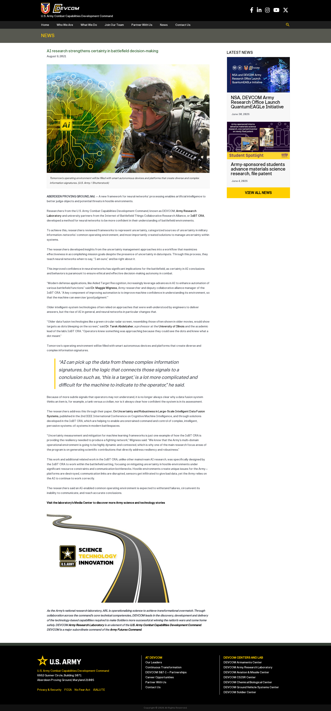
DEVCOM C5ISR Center (240, 677)
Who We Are (65, 25)
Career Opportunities (159, 677)
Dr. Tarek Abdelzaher (119, 326)
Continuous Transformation (163, 667)
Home (45, 25)
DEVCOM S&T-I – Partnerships (166, 672)
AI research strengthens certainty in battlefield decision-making (102, 51)
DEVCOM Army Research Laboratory (248, 667)
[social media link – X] (285, 10)
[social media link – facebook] (251, 10)
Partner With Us (141, 25)
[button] (287, 25)
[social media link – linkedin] (259, 10)
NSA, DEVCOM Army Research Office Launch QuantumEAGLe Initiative (257, 102)
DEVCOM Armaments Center (243, 662)
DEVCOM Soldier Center (240, 692)
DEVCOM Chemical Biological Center (248, 682)
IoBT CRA (197, 215)
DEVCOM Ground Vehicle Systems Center (251, 687)
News (164, 25)
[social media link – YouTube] (276, 10)
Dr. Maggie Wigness (104, 288)
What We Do (89, 25)
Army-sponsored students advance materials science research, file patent (258, 169)
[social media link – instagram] (267, 10)
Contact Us (182, 25)
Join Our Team (114, 25)
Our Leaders (153, 662)
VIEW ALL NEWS (258, 193)
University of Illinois (171, 326)
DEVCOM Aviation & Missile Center (246, 672)
